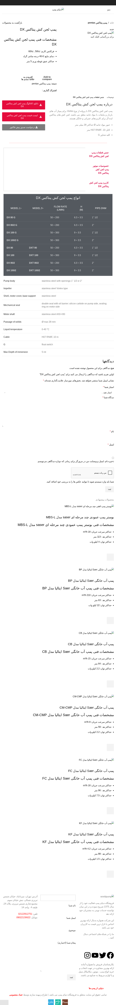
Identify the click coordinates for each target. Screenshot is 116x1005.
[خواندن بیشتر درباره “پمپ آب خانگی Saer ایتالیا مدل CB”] (110, 684)
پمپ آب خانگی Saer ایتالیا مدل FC (91, 771)
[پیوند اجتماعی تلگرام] (33, 90)
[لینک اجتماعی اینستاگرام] (40, 90)
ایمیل (111, 444)
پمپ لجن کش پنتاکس (87, 104)
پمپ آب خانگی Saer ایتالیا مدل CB (91, 644)
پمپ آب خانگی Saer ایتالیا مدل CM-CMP (87, 707)
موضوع (72, 930)
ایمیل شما (71, 918)
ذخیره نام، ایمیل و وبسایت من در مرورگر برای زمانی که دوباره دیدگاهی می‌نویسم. (75, 461)
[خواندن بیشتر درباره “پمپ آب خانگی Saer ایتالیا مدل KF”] (110, 874)
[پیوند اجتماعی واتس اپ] (36, 90)
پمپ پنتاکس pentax (97, 23)
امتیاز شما (108, 387)
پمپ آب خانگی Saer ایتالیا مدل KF (91, 834)
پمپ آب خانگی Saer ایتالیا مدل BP (91, 580)
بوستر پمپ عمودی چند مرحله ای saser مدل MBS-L (80, 517)
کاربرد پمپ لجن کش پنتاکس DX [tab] (99, 184)
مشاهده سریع (110, 564)
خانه (112, 23)
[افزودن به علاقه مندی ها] (110, 550)
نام (112, 431)
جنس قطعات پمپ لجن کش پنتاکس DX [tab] (99, 154)
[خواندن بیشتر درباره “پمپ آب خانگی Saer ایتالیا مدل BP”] (110, 620)
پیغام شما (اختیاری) (67, 943)
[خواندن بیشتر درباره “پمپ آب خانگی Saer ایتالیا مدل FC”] (110, 810)
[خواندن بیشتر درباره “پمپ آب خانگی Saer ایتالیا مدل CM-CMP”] (110, 747)
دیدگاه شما (108, 397)
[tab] (110, 97)
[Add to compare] (110, 511)
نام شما (72, 905)
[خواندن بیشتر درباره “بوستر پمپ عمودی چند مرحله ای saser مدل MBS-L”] (110, 557)
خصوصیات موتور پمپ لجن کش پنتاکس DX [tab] (101, 169)
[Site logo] (58, 9)
